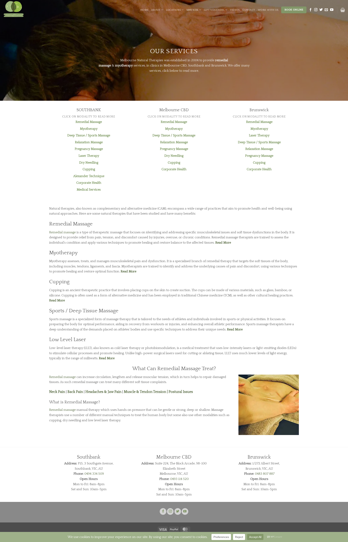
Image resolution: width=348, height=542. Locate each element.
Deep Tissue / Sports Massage (88, 135)
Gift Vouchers (214, 9)
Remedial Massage (89, 122)
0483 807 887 (264, 474)
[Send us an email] (326, 10)
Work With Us (268, 9)
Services (192, 9)
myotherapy (124, 65)
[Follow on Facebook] (310, 10)
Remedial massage (62, 232)
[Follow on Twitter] (321, 10)
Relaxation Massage (89, 142)
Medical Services (89, 189)
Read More (223, 242)
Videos (235, 9)
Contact (248, 9)
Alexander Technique (88, 176)
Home (144, 9)
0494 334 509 (94, 474)
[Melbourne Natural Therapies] (21, 9)
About (155, 9)
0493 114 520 (179, 479)
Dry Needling (88, 162)
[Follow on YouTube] (331, 10)
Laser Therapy (89, 156)
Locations (173, 9)
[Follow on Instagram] (315, 10)
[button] (342, 9)
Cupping (89, 169)
